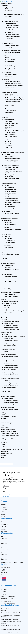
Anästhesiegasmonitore (11, 160)
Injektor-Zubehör (9, 87)
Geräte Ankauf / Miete (7, 422)
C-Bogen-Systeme (11, 29)
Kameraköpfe (8, 121)
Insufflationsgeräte (10, 193)
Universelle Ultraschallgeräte (13, 96)
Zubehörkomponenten (10, 345)
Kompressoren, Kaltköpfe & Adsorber (14, 336)
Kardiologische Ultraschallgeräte (14, 98)
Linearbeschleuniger (11, 67)
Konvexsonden (9, 109)
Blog (3, 444)
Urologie (4, 258)
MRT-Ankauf (4, 589)
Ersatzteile (4, 318)
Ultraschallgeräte (8, 94)
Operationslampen (10, 208)
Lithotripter (7, 260)
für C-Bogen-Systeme (8, 396)
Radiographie (7, 72)
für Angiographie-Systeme (9, 360)
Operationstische (10, 206)
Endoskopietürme (10, 132)
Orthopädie (7, 211)
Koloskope (8, 143)
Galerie (4, 446)
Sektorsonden (9, 112)
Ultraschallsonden (9, 105)
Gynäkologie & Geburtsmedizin (11, 218)
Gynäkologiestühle (10, 224)
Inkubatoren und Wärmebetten (13, 229)
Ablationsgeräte (9, 187)
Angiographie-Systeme (12, 25)
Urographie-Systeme (12, 27)
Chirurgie (6, 185)
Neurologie (5, 252)
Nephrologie (7, 245)
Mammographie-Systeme (12, 45)
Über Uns (4, 442)
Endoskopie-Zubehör (11, 136)
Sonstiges (5, 418)
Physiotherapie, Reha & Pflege (11, 292)
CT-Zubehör (8, 10)
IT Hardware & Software (9, 416)
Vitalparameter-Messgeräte (12, 167)
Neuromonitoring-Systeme (11, 254)
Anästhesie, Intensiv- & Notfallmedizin (13, 152)
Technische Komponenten (11, 327)
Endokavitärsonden (10, 110)
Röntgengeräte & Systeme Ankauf (9, 594)
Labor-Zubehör (8, 312)
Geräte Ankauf (6, 424)
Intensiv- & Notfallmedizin (11, 165)
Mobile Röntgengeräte (12, 34)
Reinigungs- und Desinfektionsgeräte (14, 311)
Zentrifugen (7, 307)
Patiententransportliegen (12, 178)
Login (2, 457)
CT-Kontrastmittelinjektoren (13, 81)
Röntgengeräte (9, 32)
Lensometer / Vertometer (12, 269)
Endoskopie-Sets (10, 134)
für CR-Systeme (6, 391)
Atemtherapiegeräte (9, 294)
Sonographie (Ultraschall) (9, 92)
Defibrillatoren (9, 173)
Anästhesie (7, 154)
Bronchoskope (9, 142)
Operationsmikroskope (11, 200)
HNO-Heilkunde (8, 274)
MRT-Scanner (8, 16)
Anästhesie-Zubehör (10, 162)
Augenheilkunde (8, 265)
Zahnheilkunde (8, 280)
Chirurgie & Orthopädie (9, 183)
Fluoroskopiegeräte (10, 23)
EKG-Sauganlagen (10, 240)
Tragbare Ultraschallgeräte (12, 101)
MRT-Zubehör (9, 18)
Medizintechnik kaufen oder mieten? (10, 619)
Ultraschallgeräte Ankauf (9, 437)
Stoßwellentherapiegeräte (12, 213)
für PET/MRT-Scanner (8, 349)
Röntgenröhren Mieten (8, 439)
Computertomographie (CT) (11, 7)
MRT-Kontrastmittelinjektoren (13, 83)
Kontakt (3, 455)
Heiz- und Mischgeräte (10, 303)
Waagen (6, 309)
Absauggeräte (9, 176)
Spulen (6, 334)
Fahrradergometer (10, 242)
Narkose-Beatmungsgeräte (12, 158)
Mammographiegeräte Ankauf (10, 435)
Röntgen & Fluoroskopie (11, 21)
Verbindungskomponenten (11, 329)
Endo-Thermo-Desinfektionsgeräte (14, 131)
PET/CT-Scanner (9, 58)
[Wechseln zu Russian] (4, 459)
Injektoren (6, 79)
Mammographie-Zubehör (12, 47)
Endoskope (7, 140)
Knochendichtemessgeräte (12, 52)
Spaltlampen (8, 271)
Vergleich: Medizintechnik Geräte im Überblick (12, 612)
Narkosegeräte (9, 156)
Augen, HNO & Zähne (8, 263)
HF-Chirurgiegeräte (10, 191)
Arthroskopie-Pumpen (11, 189)
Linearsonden (9, 107)
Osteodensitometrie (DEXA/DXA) (13, 50)
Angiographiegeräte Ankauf (10, 433)
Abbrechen (6, 496)
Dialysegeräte (9, 247)
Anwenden (6, 494)
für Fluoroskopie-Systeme (9, 373)
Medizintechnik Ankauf (10, 585)
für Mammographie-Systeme (10, 378)
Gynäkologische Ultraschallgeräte (14, 99)
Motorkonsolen (9, 197)
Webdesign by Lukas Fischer (14, 632)
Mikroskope (7, 305)
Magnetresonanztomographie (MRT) (14, 14)
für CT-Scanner (6, 319)
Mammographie (8, 43)
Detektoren (7, 362)
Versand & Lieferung (7, 453)
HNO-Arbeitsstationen (11, 276)
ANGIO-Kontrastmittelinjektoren (14, 85)
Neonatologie (7, 227)
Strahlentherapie (8, 65)
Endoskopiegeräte (9, 119)
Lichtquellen (8, 127)
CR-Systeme (8, 76)
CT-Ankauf (3, 591)
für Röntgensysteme (8, 407)
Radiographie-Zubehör (11, 74)
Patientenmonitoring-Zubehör (13, 171)
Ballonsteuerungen (10, 129)
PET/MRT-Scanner (10, 59)
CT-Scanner (8, 9)
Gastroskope (8, 145)
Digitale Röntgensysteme (13, 36)
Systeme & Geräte (6, 3)
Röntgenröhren (6, 413)
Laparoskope (8, 147)
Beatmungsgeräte (10, 175)
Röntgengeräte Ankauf (8, 429)
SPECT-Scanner (9, 61)
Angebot (4, 501)
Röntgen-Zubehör (11, 38)
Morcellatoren (9, 195)
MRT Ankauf (5, 427)
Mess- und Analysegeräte (11, 301)
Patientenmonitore (10, 169)
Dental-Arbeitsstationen (11, 282)
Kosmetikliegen (8, 289)
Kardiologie (7, 236)
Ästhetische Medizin (8, 287)
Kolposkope (8, 222)
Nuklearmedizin (8, 56)
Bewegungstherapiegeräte (11, 296)
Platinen (4, 414)
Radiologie (5, 5)
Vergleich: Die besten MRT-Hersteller (10, 629)
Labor (4, 299)
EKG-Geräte (8, 238)
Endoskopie (5, 117)
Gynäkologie (7, 220)
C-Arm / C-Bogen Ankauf (9, 431)
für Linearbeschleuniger (9, 354)
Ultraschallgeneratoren (11, 198)
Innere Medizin (6, 234)
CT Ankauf (5, 425)
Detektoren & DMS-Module (11, 321)
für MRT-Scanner (7, 332)
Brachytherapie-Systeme (12, 69)
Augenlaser (8, 267)
